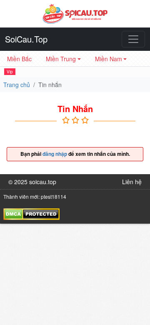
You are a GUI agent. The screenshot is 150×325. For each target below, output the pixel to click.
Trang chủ (16, 84)
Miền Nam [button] (108, 59)
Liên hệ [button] (132, 182)
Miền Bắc (19, 59)
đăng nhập (54, 154)
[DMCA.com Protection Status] (31, 213)
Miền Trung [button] (61, 59)
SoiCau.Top (26, 39)
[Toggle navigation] (133, 39)
